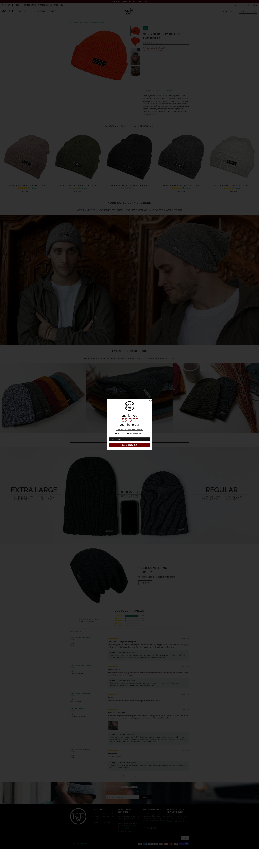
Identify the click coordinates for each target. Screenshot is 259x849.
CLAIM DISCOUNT (129, 445)
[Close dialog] (150, 401)
